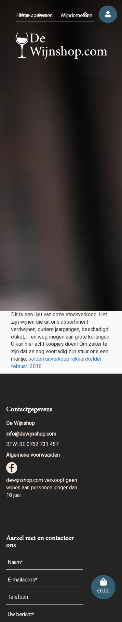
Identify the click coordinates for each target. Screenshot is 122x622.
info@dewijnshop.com (31, 434)
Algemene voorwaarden (33, 455)
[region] (61, 155)
